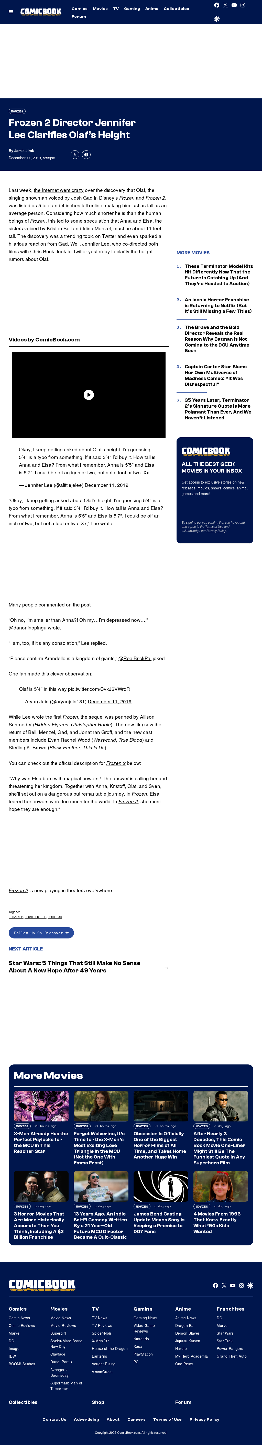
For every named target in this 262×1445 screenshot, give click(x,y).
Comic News (19, 1317)
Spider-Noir (101, 1333)
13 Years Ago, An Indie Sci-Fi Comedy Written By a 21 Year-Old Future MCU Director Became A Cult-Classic (100, 1225)
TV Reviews (102, 1325)
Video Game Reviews (144, 1328)
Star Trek (225, 1340)
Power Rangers (230, 1348)
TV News (99, 1317)
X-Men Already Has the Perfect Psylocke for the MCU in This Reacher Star (41, 1142)
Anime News (185, 1317)
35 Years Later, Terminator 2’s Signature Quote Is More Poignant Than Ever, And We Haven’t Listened (218, 408)
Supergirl (58, 1333)
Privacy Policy (216, 530)
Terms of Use (214, 526)
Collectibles (176, 8)
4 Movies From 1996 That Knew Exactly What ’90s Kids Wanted (217, 1222)
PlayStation (143, 1354)
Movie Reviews (63, 1325)
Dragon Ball (185, 1325)
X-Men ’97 (100, 1340)
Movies (100, 8)
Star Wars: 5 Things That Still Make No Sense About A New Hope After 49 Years (74, 967)
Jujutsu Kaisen (187, 1340)
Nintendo (141, 1338)
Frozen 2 (155, 197)
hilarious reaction (27, 243)
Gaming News (146, 1317)
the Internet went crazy (59, 189)
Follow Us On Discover (40, 932)
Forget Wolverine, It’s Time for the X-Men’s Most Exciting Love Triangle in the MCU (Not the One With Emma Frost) (99, 1148)
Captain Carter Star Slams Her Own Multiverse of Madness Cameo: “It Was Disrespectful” (216, 375)
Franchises (231, 1309)
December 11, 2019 (106, 484)
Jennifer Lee (96, 243)
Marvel (14, 1333)
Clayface (57, 1354)
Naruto (181, 1348)
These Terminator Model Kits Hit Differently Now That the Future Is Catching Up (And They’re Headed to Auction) (219, 274)
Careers (136, 1419)
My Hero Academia (191, 1356)
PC (136, 1361)
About (113, 1419)
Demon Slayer (187, 1333)
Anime (152, 8)
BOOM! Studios (22, 1363)
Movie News (60, 1317)
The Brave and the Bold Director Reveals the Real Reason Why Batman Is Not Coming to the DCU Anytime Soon (217, 339)
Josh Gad (82, 197)
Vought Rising (103, 1363)
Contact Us (54, 1419)
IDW (12, 1356)
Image (14, 1348)
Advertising (86, 1419)
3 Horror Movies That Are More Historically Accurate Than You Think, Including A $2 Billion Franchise (39, 1225)
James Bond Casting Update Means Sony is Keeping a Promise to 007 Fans (159, 1222)
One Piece (184, 1363)
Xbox (138, 1346)
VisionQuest (102, 1371)
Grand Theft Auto (232, 1356)
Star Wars (225, 1333)
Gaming (132, 8)
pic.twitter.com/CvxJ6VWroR (99, 688)
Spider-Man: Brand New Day (66, 1343)
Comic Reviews (22, 1325)
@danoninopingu (28, 627)
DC (11, 1340)
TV (116, 8)
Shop (98, 1402)
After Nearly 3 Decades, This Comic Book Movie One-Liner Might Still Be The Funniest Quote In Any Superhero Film (219, 1148)
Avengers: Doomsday (59, 1372)
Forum (79, 16)
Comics (80, 8)
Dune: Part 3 (61, 1361)
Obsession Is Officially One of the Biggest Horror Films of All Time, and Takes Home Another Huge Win (160, 1145)
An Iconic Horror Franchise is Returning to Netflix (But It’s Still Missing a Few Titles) (218, 305)
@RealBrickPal (134, 658)
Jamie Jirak (24, 150)
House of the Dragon (110, 1348)
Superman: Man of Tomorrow (66, 1385)
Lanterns (99, 1356)
